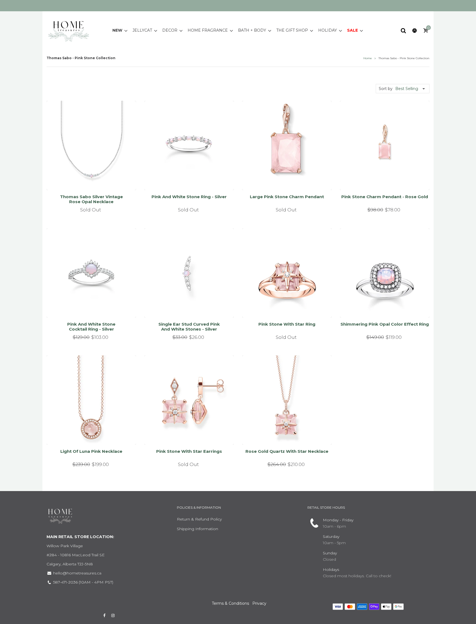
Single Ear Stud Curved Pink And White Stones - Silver (189, 326)
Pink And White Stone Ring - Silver (189, 196)
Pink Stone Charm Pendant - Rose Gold (384, 196)
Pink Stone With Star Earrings (189, 451)
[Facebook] (104, 615)
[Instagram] (113, 615)
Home (367, 58)
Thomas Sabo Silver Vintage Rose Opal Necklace (91, 199)
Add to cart (382, 179)
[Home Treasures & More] (69, 30)
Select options (89, 306)
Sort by (386, 88)
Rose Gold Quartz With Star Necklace (286, 451)
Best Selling (406, 88)
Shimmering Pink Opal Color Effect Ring (384, 324)
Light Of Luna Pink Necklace (91, 451)
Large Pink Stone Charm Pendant (287, 196)
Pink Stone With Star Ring (286, 324)
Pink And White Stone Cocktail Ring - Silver (91, 326)
